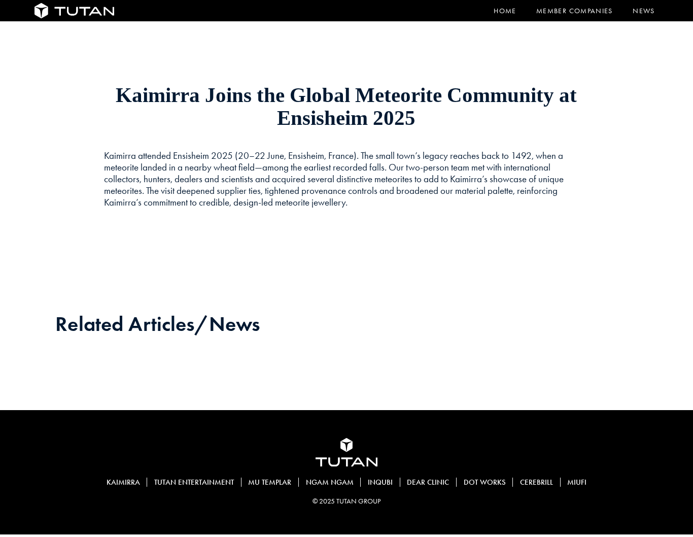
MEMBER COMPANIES (574, 11)
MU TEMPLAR (269, 482)
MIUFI (576, 482)
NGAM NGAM (330, 482)
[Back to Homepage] (74, 10)
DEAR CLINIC (428, 482)
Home (505, 11)
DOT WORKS (485, 482)
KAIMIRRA (123, 482)
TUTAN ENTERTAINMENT (194, 482)
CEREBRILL (536, 482)
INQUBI (380, 482)
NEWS (643, 11)
